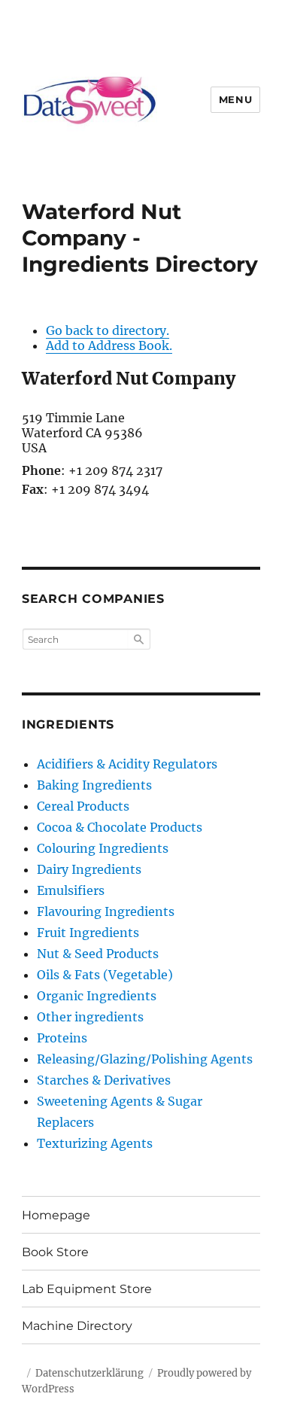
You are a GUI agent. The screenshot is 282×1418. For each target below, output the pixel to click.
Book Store (55, 1252)
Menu (235, 99)
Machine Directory (77, 1326)
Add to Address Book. (109, 345)
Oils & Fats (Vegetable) (105, 974)
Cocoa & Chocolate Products (119, 827)
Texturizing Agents (95, 1143)
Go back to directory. (107, 330)
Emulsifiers (71, 890)
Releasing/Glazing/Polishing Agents (145, 1059)
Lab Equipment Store (87, 1289)
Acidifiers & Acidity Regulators (127, 763)
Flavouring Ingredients (105, 911)
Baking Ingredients (94, 785)
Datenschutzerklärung (89, 1373)
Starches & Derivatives (104, 1080)
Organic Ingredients (96, 995)
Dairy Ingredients (89, 869)
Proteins (62, 1037)
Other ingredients (90, 1016)
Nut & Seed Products (98, 953)
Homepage (56, 1215)
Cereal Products (83, 806)
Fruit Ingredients (88, 932)
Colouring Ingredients (102, 848)
